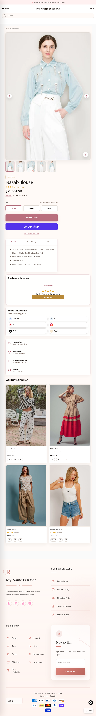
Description (14, 242)
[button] (11, 187)
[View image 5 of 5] (52, 166)
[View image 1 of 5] (10, 166)
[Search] (5, 15)
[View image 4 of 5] (41, 166)
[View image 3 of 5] (30, 166)
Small (14, 208)
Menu (7, 8)
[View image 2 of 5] (20, 166)
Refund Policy (31, 242)
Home (7, 28)
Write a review (48, 285)
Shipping (9, 195)
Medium (31, 208)
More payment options (31, 233)
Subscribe (71, 672)
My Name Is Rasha (48, 9)
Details (49, 242)
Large (50, 208)
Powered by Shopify (48, 696)
